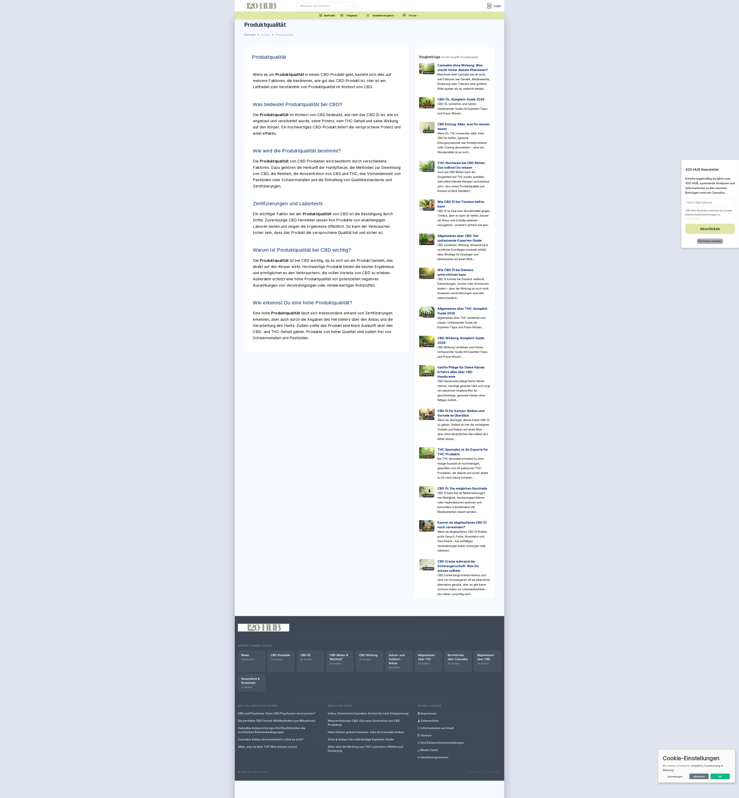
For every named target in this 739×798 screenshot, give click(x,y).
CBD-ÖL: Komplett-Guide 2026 (460, 99)
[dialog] (696, 766)
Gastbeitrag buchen (434, 757)
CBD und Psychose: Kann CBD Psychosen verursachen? (277, 713)
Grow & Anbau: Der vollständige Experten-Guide (361, 739)
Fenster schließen (711, 241)
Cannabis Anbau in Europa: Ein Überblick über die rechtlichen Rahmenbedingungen (271, 730)
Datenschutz (429, 720)
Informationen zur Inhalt (437, 728)
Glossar (426, 735)
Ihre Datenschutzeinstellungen (442, 742)
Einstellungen (675, 776)
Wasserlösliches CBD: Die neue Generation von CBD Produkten (364, 722)
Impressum (428, 713)
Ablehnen (699, 776)
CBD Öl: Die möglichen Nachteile (462, 488)
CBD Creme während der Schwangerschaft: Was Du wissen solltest (458, 566)
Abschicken (710, 229)
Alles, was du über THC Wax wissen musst (267, 746)
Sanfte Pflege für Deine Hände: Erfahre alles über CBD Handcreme (461, 371)
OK (720, 776)
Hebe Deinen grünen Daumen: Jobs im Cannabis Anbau (366, 732)
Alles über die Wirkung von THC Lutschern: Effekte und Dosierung (365, 748)
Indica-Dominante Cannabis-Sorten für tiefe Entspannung (368, 713)
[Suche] (352, 5)
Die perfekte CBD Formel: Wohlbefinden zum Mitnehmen (276, 720)
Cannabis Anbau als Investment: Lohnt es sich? (271, 739)
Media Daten (429, 750)
